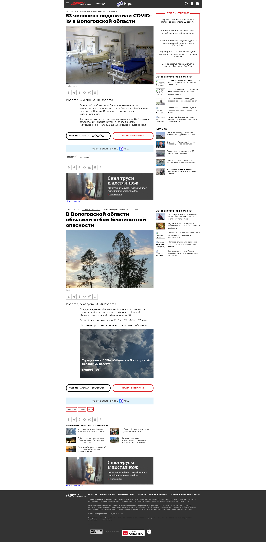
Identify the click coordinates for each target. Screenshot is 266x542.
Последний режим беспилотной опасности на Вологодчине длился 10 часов (92, 449)
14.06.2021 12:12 (72, 11)
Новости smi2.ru (75, 201)
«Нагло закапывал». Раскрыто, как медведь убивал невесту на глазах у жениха (183, 244)
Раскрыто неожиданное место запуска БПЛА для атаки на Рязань (182, 134)
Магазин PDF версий (158, 494)
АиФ (68, 290)
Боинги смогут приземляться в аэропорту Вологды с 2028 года (178, 65)
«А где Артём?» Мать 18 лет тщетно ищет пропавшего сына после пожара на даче (183, 91)
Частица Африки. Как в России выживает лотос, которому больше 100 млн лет (183, 253)
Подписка (141, 494)
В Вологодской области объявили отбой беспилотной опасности (178, 32)
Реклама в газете (107, 494)
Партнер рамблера (112, 532)
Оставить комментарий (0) (133, 136)
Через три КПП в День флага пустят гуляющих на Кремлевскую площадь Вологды (178, 54)
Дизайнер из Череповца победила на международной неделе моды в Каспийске (178, 43)
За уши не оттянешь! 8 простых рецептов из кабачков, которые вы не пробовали (184, 226)
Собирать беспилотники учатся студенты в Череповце (135, 430)
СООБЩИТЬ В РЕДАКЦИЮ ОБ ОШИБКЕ (185, 494)
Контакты (92, 494)
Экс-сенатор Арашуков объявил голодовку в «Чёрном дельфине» (181, 143)
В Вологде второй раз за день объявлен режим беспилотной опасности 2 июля (91, 440)
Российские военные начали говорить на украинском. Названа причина (181, 171)
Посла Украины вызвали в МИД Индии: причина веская (180, 152)
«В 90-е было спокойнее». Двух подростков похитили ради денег (182, 100)
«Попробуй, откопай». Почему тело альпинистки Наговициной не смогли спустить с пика (183, 216)
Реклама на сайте (126, 494)
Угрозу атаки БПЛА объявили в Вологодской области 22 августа (178, 20)
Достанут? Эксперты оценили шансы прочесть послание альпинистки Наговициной (184, 82)
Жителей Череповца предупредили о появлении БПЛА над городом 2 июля (134, 440)
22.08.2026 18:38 (73, 210)
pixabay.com (71, 86)
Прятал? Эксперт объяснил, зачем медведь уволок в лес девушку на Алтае (182, 110)
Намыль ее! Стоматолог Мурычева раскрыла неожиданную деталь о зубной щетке (182, 119)
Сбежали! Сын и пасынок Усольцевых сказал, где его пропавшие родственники (184, 235)
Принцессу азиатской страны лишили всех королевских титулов (182, 161)
